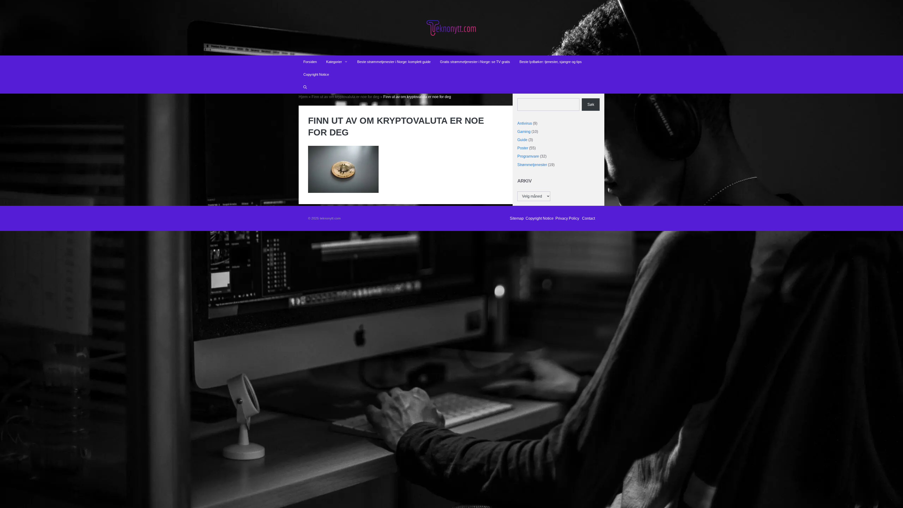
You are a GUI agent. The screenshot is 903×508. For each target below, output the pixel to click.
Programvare (528, 156)
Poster (522, 148)
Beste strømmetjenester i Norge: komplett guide (394, 62)
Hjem (303, 97)
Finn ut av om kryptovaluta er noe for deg (345, 97)
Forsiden (310, 62)
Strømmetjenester (532, 165)
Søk (590, 105)
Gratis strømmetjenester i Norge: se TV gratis (475, 62)
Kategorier (334, 62)
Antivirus (524, 123)
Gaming (524, 132)
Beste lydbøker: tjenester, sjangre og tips (550, 62)
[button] (305, 87)
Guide (522, 140)
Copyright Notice (316, 74)
